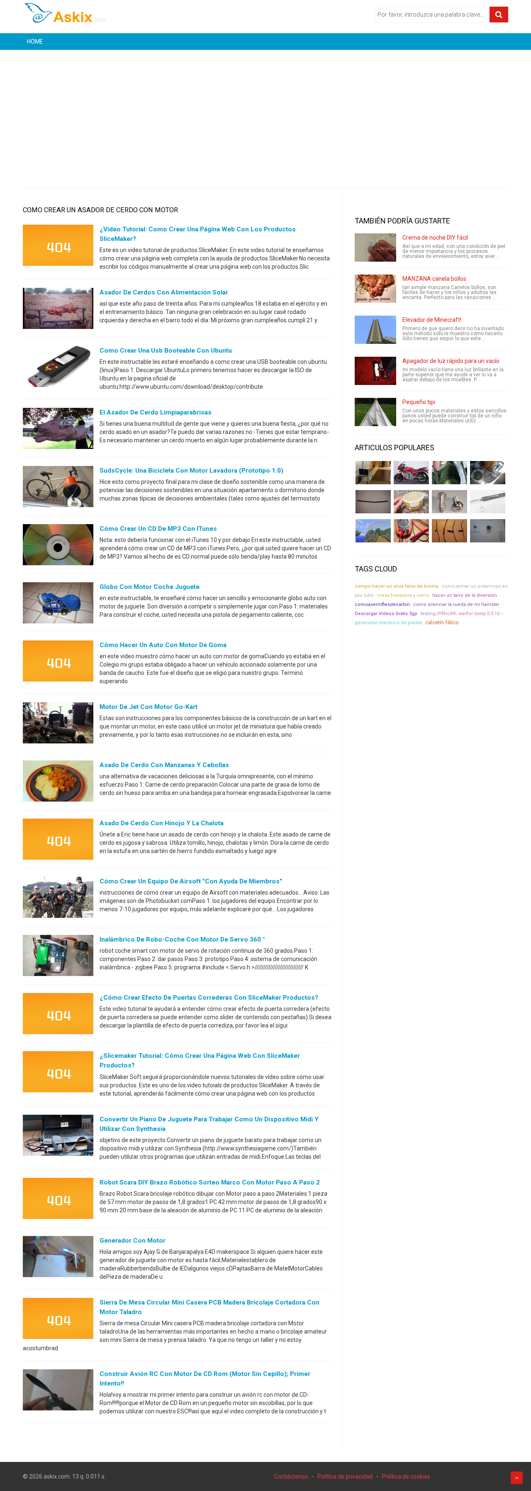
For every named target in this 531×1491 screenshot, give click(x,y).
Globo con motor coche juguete (150, 587)
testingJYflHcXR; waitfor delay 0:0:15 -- (462, 613)
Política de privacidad (345, 1476)
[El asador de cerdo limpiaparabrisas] (58, 430)
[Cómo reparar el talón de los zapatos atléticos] (449, 472)
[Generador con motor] (58, 1258)
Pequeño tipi (418, 402)
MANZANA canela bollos (434, 278)
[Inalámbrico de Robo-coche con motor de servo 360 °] (58, 957)
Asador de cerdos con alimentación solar (164, 292)
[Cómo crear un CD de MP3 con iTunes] (58, 546)
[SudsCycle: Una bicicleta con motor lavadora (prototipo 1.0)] (58, 488)
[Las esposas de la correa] (373, 501)
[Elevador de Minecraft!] (375, 330)
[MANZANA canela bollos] (375, 289)
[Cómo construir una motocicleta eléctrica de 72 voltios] (411, 472)
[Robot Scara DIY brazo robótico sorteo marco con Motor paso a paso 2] (58, 1200)
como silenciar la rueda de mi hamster (456, 604)
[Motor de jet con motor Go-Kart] (58, 724)
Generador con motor (133, 1240)
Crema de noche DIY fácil (435, 237)
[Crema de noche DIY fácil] (375, 247)
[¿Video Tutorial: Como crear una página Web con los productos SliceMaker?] (58, 247)
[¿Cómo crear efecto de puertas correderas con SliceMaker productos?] (58, 1015)
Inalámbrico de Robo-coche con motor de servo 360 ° (182, 939)
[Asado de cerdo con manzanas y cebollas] (58, 783)
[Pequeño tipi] (375, 412)
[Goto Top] (517, 1478)
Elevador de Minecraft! (431, 319)
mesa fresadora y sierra (403, 595)
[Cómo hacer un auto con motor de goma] (58, 663)
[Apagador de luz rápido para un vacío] (375, 371)
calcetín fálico (442, 622)
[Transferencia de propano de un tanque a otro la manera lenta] (487, 472)
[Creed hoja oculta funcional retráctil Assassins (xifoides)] (487, 501)
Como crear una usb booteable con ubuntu (166, 350)
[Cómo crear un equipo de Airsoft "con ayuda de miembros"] (58, 899)
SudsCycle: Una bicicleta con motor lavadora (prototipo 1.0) (191, 470)
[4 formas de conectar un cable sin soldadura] (449, 530)
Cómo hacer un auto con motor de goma (163, 645)
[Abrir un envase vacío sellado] (411, 501)
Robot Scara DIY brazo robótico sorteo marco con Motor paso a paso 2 (210, 1182)
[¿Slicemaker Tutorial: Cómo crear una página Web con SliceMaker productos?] (58, 1073)
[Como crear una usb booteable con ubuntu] (58, 368)
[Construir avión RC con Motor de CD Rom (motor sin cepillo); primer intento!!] (58, 1391)
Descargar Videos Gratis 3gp (386, 613)
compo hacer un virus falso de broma (396, 586)
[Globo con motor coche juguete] (58, 604)
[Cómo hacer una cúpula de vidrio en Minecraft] (373, 530)
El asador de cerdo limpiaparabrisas (156, 412)
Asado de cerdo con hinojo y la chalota (162, 823)
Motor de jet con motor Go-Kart (148, 707)
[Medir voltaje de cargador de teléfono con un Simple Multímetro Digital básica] (411, 530)
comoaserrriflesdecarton (382, 604)
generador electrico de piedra (388, 622)
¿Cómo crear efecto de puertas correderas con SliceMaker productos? (209, 997)
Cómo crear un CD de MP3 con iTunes (158, 528)
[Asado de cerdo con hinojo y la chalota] (58, 841)
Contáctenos (291, 1476)
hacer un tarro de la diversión (464, 595)
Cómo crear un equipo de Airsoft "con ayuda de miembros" (191, 881)
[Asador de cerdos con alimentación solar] (58, 310)
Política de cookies (406, 1476)
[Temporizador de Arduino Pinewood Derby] (373, 472)
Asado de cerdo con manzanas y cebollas (164, 765)
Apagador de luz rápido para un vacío (450, 361)
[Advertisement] (265, 112)
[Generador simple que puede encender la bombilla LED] (487, 530)
